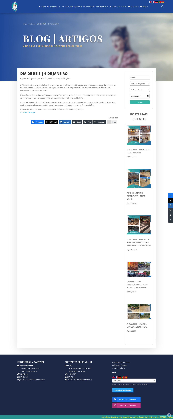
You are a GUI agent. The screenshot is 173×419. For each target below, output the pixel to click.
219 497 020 (23, 374)
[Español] (162, 2)
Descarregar (31, 112)
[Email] (170, 210)
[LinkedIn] (170, 205)
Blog (144, 6)
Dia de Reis (23, 112)
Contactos (135, 6)
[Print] (170, 215)
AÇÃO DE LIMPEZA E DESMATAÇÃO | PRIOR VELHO (136, 196)
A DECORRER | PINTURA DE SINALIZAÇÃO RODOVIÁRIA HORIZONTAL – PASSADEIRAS (139, 242)
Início (43, 6)
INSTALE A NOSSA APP (123, 390)
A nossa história (118, 368)
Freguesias (54, 6)
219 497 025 (23, 377)
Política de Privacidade (121, 362)
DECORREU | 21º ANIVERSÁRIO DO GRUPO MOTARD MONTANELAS (137, 284)
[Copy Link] (170, 220)
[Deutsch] (156, 2)
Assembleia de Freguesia (96, 6)
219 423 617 (71, 374)
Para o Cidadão (118, 6)
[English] (150, 2)
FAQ (114, 372)
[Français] (153, 2)
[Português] (159, 2)
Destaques (58, 78)
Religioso (66, 78)
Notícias (32, 24)
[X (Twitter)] (170, 200)
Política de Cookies (119, 365)
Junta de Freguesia (72, 6)
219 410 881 (71, 377)
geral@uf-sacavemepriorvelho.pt (32, 379)
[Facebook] (170, 195)
